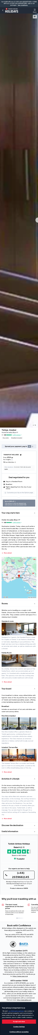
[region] (19, 1018)
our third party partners (16, 1011)
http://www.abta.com (24, 1000)
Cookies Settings (19, 1027)
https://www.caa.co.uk (20, 976)
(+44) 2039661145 (20, 875)
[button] (3, 10)
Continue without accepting (19, 1032)
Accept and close (19, 1021)
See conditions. (23, 5)
